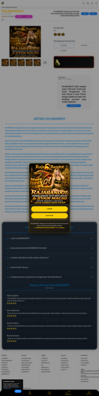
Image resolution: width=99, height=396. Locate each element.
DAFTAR (49, 215)
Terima (18, 391)
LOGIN (49, 209)
